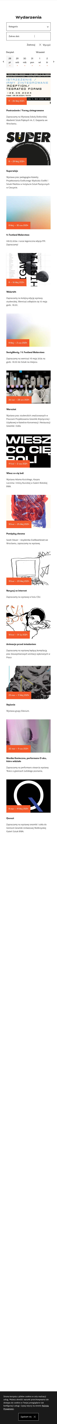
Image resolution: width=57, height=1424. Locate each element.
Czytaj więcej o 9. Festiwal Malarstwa (28, 221)
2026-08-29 (17, 62)
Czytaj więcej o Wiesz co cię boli (28, 461)
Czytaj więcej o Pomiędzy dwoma (28, 520)
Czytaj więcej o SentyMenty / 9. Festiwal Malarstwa (28, 338)
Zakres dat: (14, 36)
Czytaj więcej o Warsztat (28, 398)
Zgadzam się (26, 1416)
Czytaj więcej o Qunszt (28, 806)
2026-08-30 (24, 62)
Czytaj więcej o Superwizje (28, 160)
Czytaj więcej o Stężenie (28, 689)
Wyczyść (47, 44)
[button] (4, 61)
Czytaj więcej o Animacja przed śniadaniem (28, 632)
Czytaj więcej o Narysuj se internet (28, 575)
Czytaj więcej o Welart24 (28, 280)
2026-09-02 (47, 62)
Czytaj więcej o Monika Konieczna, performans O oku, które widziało (28, 746)
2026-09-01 (39, 62)
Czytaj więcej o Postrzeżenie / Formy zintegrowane (28, 98)
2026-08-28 (10, 62)
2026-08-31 (32, 62)
